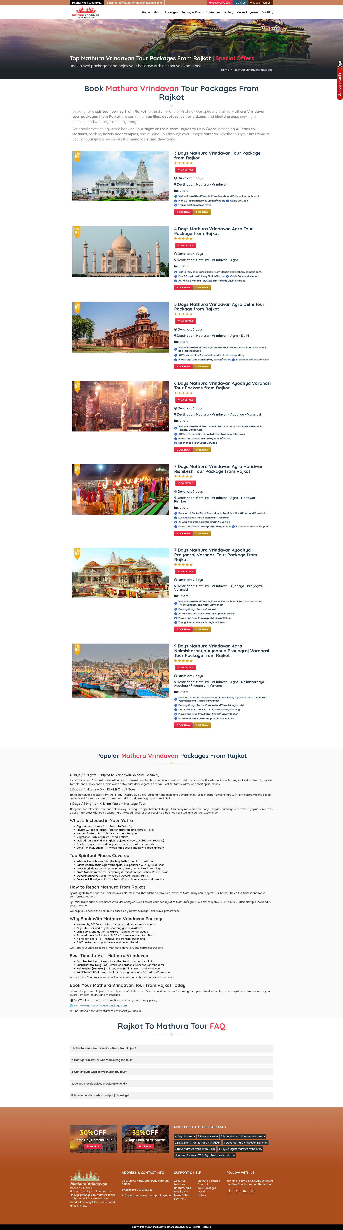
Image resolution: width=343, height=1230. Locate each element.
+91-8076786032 (142, 1190)
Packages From (192, 12)
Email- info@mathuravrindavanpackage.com (134, 2)
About (157, 12)
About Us (179, 1181)
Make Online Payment (182, 1196)
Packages (171, 12)
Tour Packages (207, 1188)
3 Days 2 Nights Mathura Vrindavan (240, 1149)
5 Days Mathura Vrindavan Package (243, 1136)
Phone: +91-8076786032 (86, 2)
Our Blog (267, 12)
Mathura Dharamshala (182, 1186)
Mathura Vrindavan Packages (253, 70)
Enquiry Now (181, 1191)
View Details (185, 169)
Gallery (228, 12)
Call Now (202, 211)
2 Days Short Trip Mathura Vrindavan (197, 1142)
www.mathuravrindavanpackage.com (103, 1005)
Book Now (183, 211)
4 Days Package (185, 1136)
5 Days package (208, 1136)
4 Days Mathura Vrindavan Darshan (245, 1142)
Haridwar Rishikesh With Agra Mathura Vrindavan (205, 1155)
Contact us (213, 12)
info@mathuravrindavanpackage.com (147, 1195)
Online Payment (247, 12)
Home (146, 12)
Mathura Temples (209, 1181)
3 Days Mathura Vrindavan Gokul (195, 1149)
